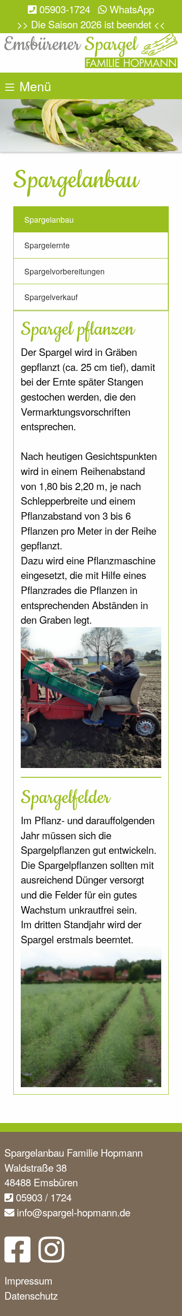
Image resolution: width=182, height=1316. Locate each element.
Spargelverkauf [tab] (51, 296)
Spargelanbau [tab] (49, 219)
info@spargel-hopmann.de (72, 1212)
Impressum (28, 1280)
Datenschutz (31, 1295)
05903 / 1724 (42, 1197)
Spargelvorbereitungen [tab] (64, 271)
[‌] (17, 1256)
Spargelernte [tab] (47, 245)
